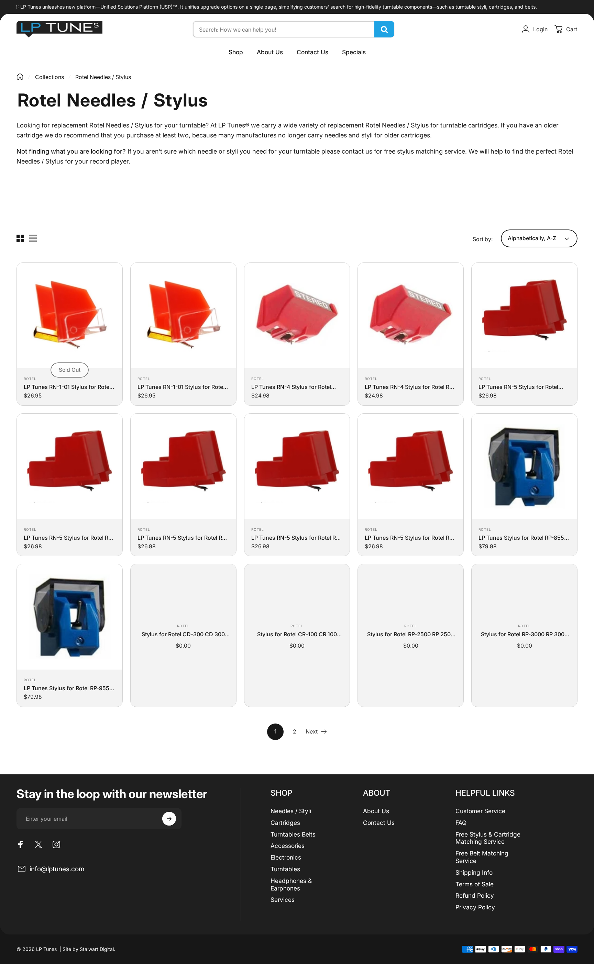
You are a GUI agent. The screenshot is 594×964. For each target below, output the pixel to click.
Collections (49, 77)
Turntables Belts (293, 834)
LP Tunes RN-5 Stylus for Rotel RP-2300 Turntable (183, 537)
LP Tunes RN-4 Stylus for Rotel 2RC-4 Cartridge (291, 386)
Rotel (30, 379)
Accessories (288, 845)
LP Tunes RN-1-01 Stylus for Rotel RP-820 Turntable (181, 386)
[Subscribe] (169, 819)
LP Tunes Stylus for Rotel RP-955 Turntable (66, 688)
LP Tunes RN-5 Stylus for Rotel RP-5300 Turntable (296, 537)
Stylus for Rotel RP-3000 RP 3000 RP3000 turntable (524, 634)
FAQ (460, 822)
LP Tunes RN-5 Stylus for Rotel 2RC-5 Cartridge (518, 386)
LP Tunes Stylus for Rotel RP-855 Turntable (521, 537)
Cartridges (285, 822)
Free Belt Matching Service (481, 857)
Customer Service (480, 811)
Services (283, 899)
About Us (376, 811)
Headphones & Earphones (291, 884)
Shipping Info (474, 872)
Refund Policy (474, 895)
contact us (357, 151)
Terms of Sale (474, 884)
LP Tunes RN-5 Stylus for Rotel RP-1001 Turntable (69, 537)
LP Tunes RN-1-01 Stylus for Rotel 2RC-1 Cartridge (67, 386)
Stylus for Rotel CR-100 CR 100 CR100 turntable (297, 634)
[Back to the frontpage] (19, 76)
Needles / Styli (291, 811)
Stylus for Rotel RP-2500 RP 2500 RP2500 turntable (410, 634)
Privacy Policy (475, 907)
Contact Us (379, 822)
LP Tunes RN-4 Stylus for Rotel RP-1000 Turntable (410, 386)
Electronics (286, 857)
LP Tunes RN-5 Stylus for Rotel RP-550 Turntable (410, 537)
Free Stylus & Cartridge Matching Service (487, 838)
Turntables (285, 869)
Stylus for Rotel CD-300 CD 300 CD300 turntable (183, 634)
